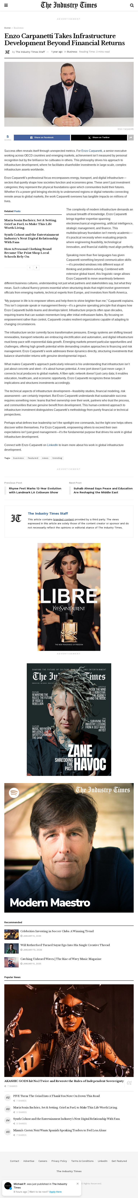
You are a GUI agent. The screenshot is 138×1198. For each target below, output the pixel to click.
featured (33, 458)
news (45, 458)
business (18, 458)
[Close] (77, 1183)
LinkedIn (52, 445)
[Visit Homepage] (69, 5)
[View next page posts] (36, 267)
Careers (42, 1161)
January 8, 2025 (31, 936)
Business (19, 28)
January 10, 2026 (32, 950)
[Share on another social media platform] (131, 137)
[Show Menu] (6, 5)
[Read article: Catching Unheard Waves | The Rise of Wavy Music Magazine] (11, 962)
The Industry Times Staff (30, 51)
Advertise (28, 1161)
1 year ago (57, 51)
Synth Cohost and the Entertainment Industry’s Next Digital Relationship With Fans (31, 238)
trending (57, 458)
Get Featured (119, 1161)
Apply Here (55, 1191)
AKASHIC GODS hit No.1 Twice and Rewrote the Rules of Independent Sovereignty (64, 1081)
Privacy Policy (59, 1161)
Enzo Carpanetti (91, 150)
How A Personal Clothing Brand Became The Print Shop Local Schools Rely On (28, 252)
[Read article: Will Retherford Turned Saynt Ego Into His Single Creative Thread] (11, 948)
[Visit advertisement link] (69, 597)
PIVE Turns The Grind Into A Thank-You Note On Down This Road (56, 1096)
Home (7, 28)
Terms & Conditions (82, 1161)
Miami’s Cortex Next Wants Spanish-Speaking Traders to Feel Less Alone (59, 1130)
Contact (14, 1161)
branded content (63, 519)
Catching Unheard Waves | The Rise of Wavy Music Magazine (60, 959)
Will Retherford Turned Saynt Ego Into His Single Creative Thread (65, 945)
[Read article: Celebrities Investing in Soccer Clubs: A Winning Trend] (11, 934)
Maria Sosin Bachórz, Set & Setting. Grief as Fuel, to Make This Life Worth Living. (30, 224)
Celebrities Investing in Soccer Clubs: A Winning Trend (57, 931)
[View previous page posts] (30, 267)
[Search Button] (132, 5)
